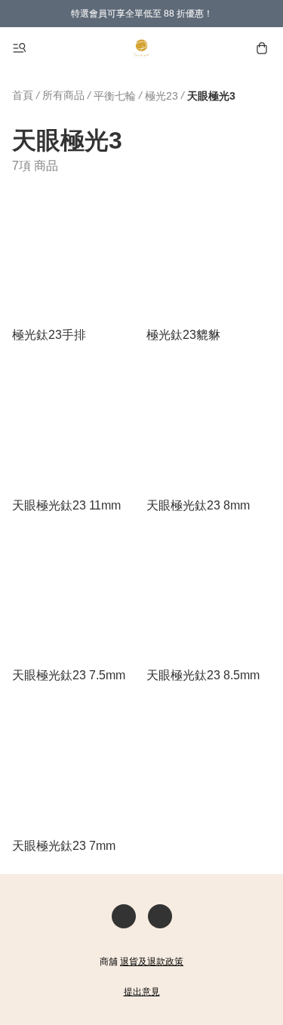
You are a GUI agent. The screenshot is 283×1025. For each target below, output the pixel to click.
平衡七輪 (115, 96)
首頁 (22, 95)
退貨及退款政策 (151, 961)
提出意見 (142, 992)
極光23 (161, 96)
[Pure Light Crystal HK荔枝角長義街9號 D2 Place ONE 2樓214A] (141, 48)
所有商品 (63, 95)
